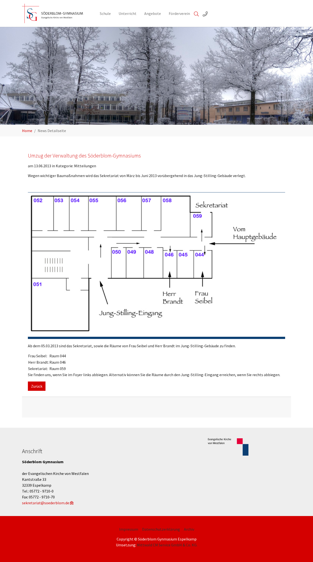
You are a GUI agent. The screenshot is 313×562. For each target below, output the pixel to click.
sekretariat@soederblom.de (45, 502)
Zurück (36, 386)
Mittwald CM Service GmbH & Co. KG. (167, 544)
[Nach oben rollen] (302, 551)
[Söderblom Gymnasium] (56, 13)
